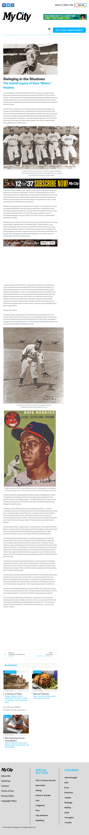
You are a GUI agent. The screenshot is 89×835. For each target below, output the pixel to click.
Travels (68, 822)
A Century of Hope (16, 698)
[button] (49, 29)
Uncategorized (10, 672)
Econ (66, 787)
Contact (5, 786)
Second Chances (44, 696)
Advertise (5, 781)
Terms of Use (7, 791)
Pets (37, 810)
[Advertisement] (30, 264)
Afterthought (70, 777)
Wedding (39, 820)
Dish (66, 782)
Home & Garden (43, 795)
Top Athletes (41, 815)
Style (66, 812)
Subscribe (6, 776)
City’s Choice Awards (45, 780)
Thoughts (69, 817)
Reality (67, 807)
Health (7, 716)
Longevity (40, 805)
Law (37, 800)
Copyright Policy (9, 801)
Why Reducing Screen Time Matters (17, 742)
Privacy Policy (7, 796)
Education (40, 785)
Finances (68, 792)
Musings (68, 802)
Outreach (37, 672)
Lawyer (67, 797)
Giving (38, 790)
